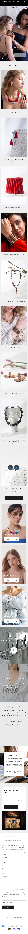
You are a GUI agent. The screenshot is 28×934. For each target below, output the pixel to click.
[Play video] (14, 650)
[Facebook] (2, 857)
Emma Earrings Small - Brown (14, 393)
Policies (4, 873)
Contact (4, 878)
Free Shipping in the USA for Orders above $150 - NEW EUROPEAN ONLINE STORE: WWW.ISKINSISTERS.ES (14, 3)
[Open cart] (26, 8)
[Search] (23, 7)
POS (7, 917)
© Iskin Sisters (14, 915)
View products (11, 539)
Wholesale (4, 876)
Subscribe (7, 907)
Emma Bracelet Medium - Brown (14, 347)
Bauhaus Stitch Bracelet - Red (14, 207)
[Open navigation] (2, 7)
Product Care (5, 871)
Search (3, 866)
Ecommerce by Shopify (16, 917)
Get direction (11, 807)
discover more (18, 53)
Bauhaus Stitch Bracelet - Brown (14, 254)
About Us (4, 868)
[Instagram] (6, 857)
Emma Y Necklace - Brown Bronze (14, 301)
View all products (14, 498)
